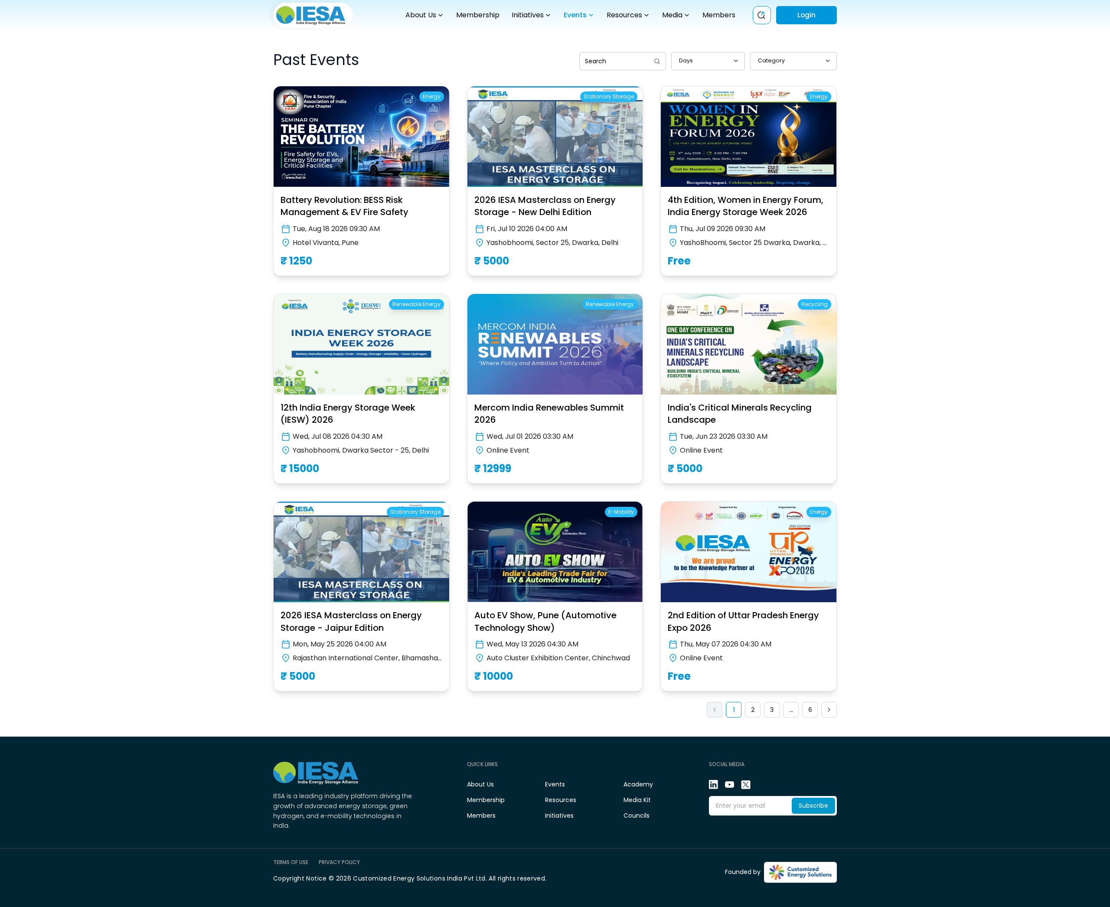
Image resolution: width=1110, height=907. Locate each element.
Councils (637, 815)
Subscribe (813, 805)
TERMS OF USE (290, 862)
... (791, 709)
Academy (638, 784)
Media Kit (637, 800)
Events (575, 15)
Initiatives (528, 15)
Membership (478, 15)
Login (806, 15)
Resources (624, 15)
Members (718, 15)
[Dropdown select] (708, 61)
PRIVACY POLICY (339, 862)
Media (672, 15)
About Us (420, 15)
